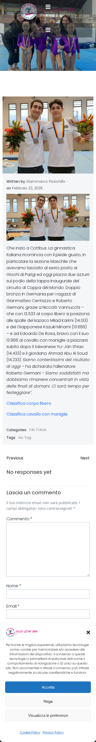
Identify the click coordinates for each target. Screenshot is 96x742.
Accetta (48, 687)
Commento (19, 519)
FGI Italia (37, 430)
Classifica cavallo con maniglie (37, 414)
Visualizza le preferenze (48, 715)
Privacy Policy (53, 732)
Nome (13, 586)
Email (13, 606)
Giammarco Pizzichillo (45, 181)
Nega (48, 701)
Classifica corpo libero (28, 403)
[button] (88, 632)
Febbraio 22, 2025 (27, 188)
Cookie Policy (30, 732)
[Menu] (48, 30)
